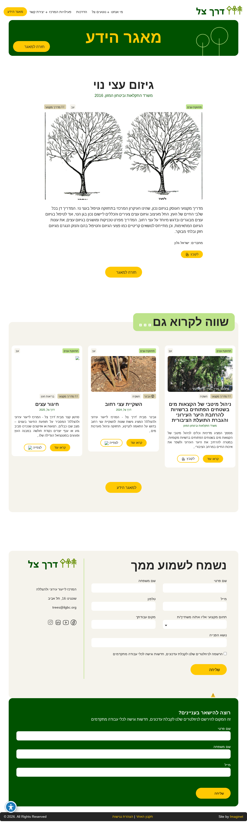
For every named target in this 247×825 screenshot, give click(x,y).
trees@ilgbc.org (64, 607)
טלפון (151, 599)
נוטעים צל (99, 12)
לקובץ (194, 254)
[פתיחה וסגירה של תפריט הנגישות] (11, 807)
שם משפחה (146, 581)
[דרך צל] (219, 11)
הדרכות (81, 12)
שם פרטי (220, 581)
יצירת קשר (36, 12)
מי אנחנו (117, 12)
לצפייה (113, 443)
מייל (224, 599)
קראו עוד (213, 459)
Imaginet (236, 816)
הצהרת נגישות (122, 816)
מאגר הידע (15, 12)
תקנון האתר (144, 816)
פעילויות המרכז (60, 12)
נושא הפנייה (218, 635)
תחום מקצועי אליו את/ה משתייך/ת (202, 617)
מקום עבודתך (145, 617)
